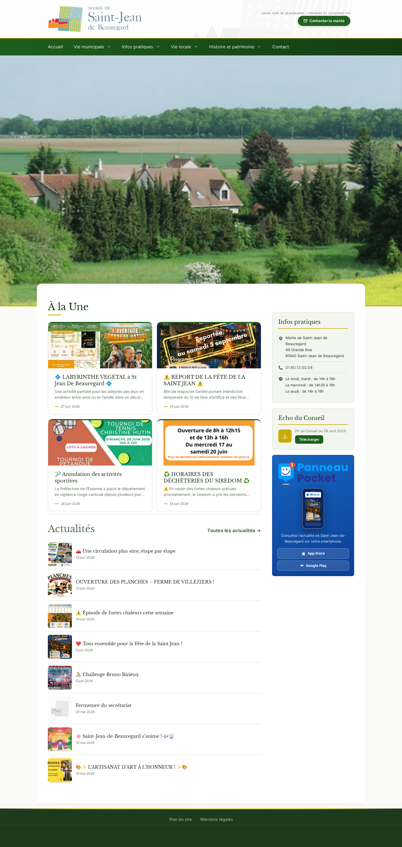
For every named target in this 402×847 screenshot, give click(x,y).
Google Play (316, 565)
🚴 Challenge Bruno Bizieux (107, 674)
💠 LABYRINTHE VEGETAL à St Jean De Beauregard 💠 (96, 380)
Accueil (55, 46)
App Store (316, 553)
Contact (280, 46)
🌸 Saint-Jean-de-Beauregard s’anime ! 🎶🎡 (125, 736)
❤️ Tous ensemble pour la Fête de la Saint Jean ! (129, 643)
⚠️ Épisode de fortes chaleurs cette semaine (124, 612)
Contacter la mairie (327, 21)
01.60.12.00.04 (299, 367)
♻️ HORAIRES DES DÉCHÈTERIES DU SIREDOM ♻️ (207, 477)
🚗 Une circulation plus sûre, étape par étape (126, 551)
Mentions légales (216, 819)
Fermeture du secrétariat (104, 705)
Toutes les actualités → (234, 530)
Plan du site (180, 819)
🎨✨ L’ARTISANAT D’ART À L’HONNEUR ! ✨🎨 (131, 767)
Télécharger (309, 439)
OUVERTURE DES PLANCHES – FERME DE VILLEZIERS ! (145, 582)
